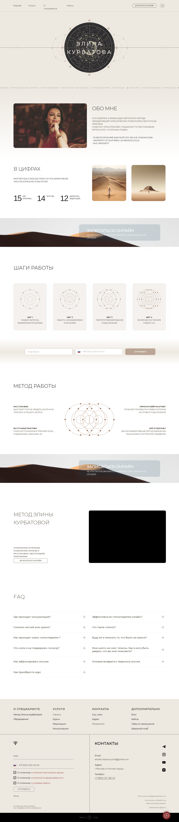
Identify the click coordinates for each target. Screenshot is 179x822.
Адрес (95, 719)
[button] (144, 6)
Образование (20, 719)
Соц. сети (97, 714)
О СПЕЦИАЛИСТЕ (26, 709)
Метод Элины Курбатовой (27, 714)
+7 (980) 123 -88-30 (105, 778)
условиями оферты (41, 783)
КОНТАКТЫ (100, 709)
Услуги (31, 5)
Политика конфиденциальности (151, 796)
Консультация (60, 728)
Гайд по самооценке (142, 724)
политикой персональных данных (48, 772)
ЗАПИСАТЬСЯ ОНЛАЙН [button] (110, 466)
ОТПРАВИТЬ (140, 352)
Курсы (56, 719)
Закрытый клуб (139, 728)
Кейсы (70, 5)
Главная (17, 5)
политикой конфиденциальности (47, 778)
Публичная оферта (157, 807)
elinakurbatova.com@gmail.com (112, 759)
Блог (134, 714)
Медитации (59, 724)
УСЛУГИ (59, 709)
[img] (162, 6)
